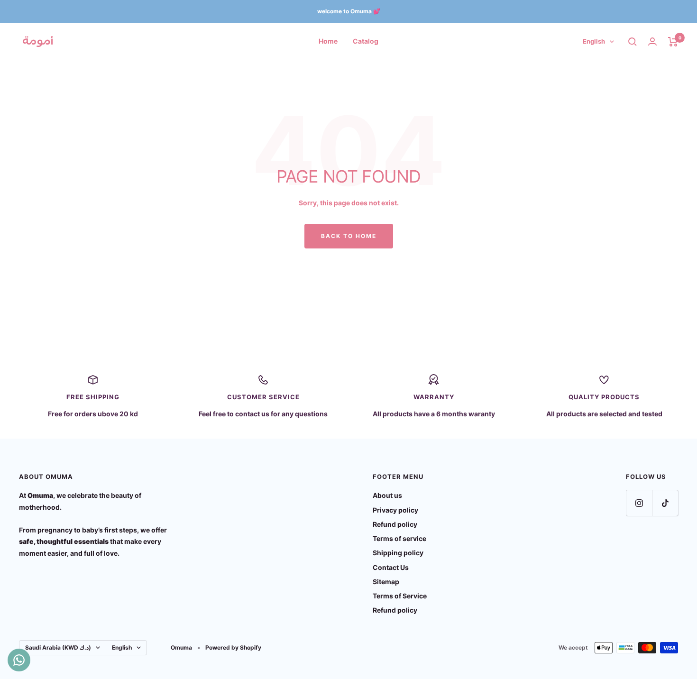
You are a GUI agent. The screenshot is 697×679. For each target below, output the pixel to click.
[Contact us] (19, 660)
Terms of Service (400, 596)
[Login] (652, 41)
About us (387, 495)
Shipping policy (398, 553)
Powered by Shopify (233, 647)
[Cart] (673, 41)
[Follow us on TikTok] (665, 503)
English (594, 41)
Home (328, 41)
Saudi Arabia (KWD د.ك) (58, 647)
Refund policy (395, 524)
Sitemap (386, 582)
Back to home (348, 235)
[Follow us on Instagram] (639, 503)
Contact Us (391, 567)
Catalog (365, 41)
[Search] (632, 41)
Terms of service (399, 538)
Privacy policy (395, 510)
